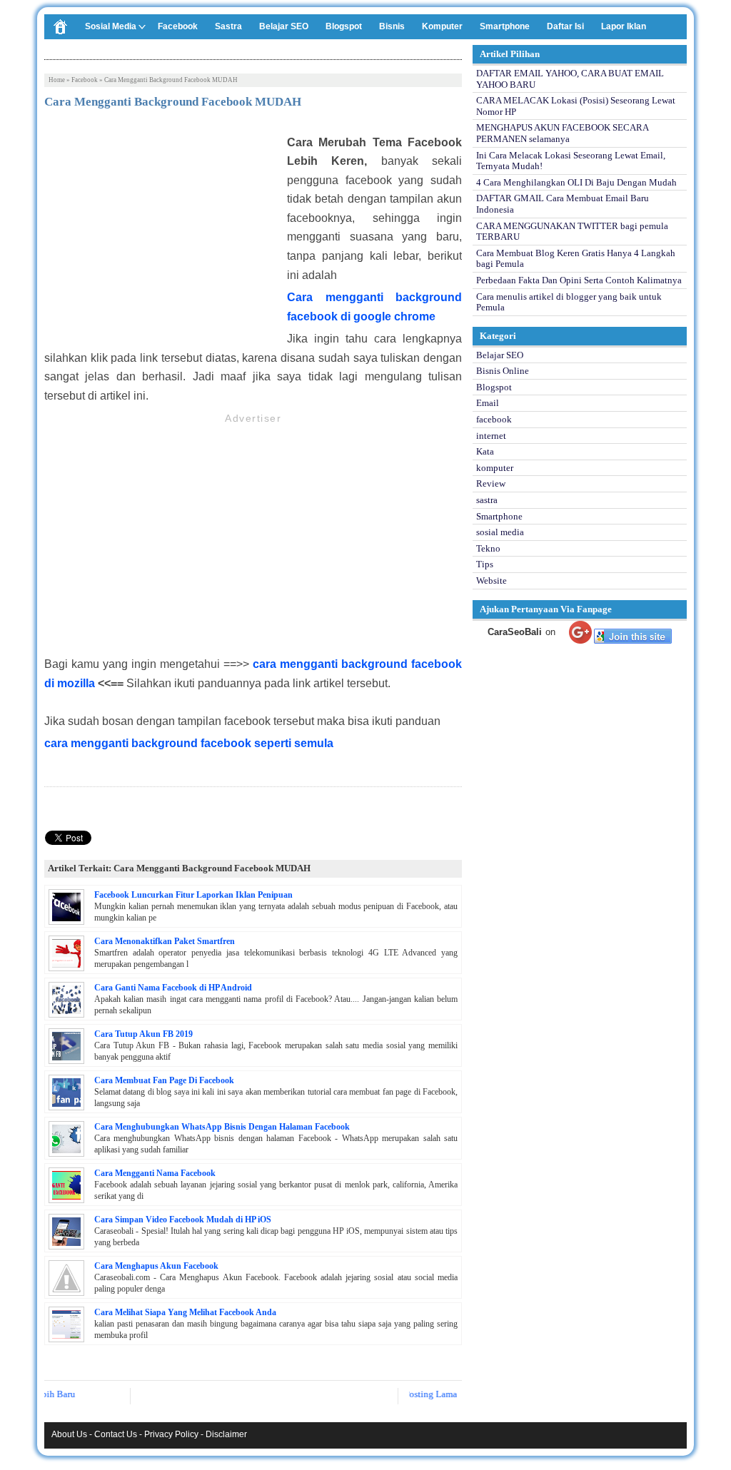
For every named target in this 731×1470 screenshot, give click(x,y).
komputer (494, 467)
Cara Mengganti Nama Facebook (155, 1173)
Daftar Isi (565, 26)
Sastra (228, 26)
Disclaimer (226, 1434)
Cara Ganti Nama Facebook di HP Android (173, 988)
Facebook (178, 26)
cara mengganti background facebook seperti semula (188, 743)
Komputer (442, 26)
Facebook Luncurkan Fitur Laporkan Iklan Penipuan (193, 895)
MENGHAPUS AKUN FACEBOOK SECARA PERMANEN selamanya (562, 133)
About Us (69, 1434)
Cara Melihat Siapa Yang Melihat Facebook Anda (185, 1312)
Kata (485, 451)
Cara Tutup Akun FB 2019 (143, 1034)
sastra (487, 500)
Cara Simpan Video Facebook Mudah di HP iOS (182, 1220)
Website (491, 580)
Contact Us (115, 1434)
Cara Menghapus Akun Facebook (156, 1266)
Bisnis (392, 26)
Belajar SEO (283, 26)
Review (490, 483)
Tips (484, 564)
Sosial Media (110, 26)
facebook (84, 79)
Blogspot (344, 26)
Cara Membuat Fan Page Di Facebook (164, 1080)
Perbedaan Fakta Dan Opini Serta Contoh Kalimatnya (579, 280)
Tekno (488, 548)
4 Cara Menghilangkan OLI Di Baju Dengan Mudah (576, 182)
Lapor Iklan (623, 26)
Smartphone (505, 26)
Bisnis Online (502, 370)
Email (487, 402)
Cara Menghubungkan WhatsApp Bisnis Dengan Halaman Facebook (222, 1127)
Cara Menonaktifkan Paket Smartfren (164, 941)
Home (57, 79)
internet (491, 435)
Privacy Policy (171, 1434)
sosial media (500, 532)
